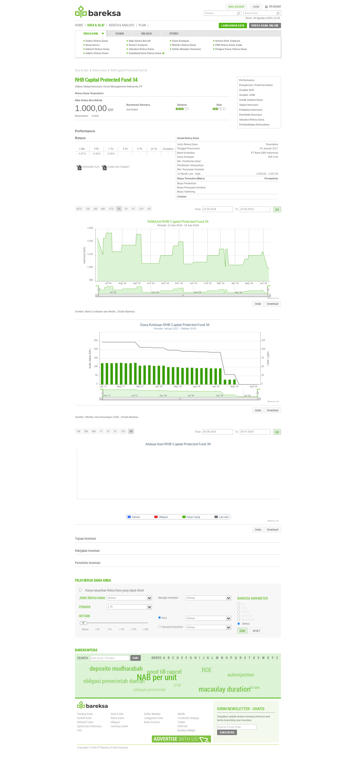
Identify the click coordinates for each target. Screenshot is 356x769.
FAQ (79, 730)
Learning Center (119, 726)
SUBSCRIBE (227, 732)
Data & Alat (81, 70)
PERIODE (85, 607)
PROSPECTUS (91, 167)
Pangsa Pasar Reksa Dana (231, 49)
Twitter (181, 722)
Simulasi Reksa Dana (141, 49)
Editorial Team (85, 722)
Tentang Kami (85, 714)
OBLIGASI (146, 33)
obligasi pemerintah (150, 689)
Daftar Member (152, 714)
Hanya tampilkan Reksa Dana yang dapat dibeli (114, 590)
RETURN (84, 616)
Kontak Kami (84, 718)
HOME (79, 25)
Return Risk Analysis (227, 40)
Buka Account (152, 722)
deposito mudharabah (116, 668)
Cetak (258, 304)
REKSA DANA (90, 33)
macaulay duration (225, 688)
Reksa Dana (99, 70)
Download (272, 304)
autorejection (240, 674)
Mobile (181, 714)
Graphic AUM (247, 95)
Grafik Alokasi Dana (251, 100)
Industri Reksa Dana (97, 49)
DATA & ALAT (96, 25)
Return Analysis (138, 45)
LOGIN (256, 6)
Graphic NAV (246, 90)
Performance (247, 80)
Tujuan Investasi (248, 104)
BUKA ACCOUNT (236, 6)
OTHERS (173, 33)
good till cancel (164, 672)
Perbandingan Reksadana (254, 124)
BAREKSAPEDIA (86, 649)
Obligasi (115, 722)
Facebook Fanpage (188, 718)
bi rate (255, 687)
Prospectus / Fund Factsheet (256, 85)
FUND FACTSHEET (119, 167)
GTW (177, 685)
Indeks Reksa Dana (96, 53)
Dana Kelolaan (180, 40)
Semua (246, 623)
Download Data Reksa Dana (145, 53)
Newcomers (92, 45)
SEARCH (82, 658)
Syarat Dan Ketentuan (89, 726)
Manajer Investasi (168, 598)
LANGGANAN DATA (233, 25)
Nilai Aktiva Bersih (140, 40)
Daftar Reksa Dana (96, 40)
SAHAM (119, 33)
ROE (207, 670)
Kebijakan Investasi (250, 109)
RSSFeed (182, 726)
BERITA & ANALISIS (121, 25)
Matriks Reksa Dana (184, 45)
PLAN (142, 25)
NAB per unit (157, 677)
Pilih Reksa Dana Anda (228, 45)
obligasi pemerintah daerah (114, 681)
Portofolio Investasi (250, 114)
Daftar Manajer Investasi (186, 49)
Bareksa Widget (186, 730)
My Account (275, 6)
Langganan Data (153, 718)
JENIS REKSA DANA (92, 598)
